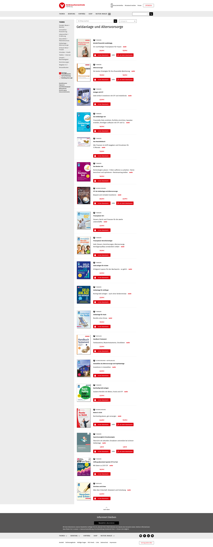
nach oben (106, 509)
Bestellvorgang (63, 90)
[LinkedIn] (148, 536)
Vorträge (81, 14)
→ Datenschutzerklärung (86, 529)
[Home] (72, 5)
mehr (124, 47)
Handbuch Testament (100, 339)
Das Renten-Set (98, 166)
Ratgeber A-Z (63, 65)
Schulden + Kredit (64, 52)
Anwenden (151, 14)
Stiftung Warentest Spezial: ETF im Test (105, 462)
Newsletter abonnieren (106, 523)
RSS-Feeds (91, 542)
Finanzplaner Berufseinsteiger (102, 241)
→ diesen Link (119, 529)
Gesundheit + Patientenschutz (64, 40)
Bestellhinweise (63, 83)
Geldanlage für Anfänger (101, 290)
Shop (90, 14)
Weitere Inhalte (101, 14)
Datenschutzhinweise (64, 92)
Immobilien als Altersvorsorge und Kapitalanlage (108, 363)
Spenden (148, 5)
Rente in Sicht (97, 412)
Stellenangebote (70, 542)
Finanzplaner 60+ (98, 216)
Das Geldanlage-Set (99, 117)
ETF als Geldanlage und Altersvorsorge (105, 191)
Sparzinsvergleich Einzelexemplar (104, 437)
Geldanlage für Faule (99, 314)
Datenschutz (104, 542)
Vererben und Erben (99, 486)
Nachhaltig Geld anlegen (101, 388)
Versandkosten (63, 67)
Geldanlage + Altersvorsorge (63, 44)
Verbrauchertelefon (117, 5)
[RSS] (152, 536)
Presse (139, 5)
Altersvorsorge (98, 68)
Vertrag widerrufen (146, 543)
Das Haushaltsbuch (99, 141)
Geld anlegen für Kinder (100, 265)
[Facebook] (144, 536)
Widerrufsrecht (62, 88)
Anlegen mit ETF (98, 92)
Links (97, 542)
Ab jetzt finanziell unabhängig (102, 43)
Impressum (113, 542)
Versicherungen (64, 62)
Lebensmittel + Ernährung (63, 35)
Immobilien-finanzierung (63, 31)
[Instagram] (140, 536)
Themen (62, 14)
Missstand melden (130, 5)
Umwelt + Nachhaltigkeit (63, 58)
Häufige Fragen (81, 542)
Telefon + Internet (64, 55)
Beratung (71, 14)
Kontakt (61, 542)
